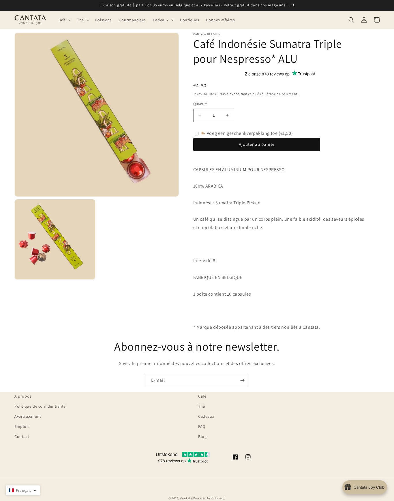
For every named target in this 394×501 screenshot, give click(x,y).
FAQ (201, 426)
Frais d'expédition (232, 94)
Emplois (21, 426)
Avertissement (27, 416)
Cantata (186, 498)
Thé (201, 406)
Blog (202, 436)
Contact (21, 436)
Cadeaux (206, 416)
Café (202, 396)
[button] (64, 20)
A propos (22, 396)
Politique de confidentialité (40, 406)
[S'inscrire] (242, 380)
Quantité (200, 103)
